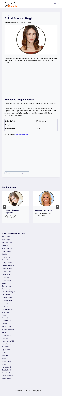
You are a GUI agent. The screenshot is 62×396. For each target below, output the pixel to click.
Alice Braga (6, 239)
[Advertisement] (31, 81)
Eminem (4, 324)
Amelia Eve (5, 245)
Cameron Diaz (7, 268)
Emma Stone (6, 326)
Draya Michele (7, 300)
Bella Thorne (6, 251)
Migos (4, 358)
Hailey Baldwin (7, 335)
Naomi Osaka (6, 361)
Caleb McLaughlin (8, 266)
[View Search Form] (58, 3)
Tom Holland (6, 378)
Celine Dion (6, 274)
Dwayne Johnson (8, 309)
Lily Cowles (6, 350)
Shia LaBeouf (6, 370)
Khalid (4, 315)
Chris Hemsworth (8, 280)
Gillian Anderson (7, 376)
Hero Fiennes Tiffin (8, 341)
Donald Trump (7, 297)
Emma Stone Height (21, 134)
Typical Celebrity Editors (12, 22)
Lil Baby (4, 364)
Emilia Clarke (6, 321)
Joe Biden (5, 347)
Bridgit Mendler (7, 263)
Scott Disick (6, 373)
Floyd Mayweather (8, 329)
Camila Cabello (7, 271)
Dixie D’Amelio (6, 295)
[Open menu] (54, 4)
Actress (7, 15)
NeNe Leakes (6, 344)
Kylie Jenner (6, 257)
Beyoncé (5, 318)
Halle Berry (5, 338)
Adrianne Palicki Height (44, 210)
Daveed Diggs (6, 286)
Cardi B (4, 254)
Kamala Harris (6, 367)
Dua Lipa (5, 306)
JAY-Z (4, 332)
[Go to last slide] (4, 207)
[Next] (57, 207)
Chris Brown (6, 277)
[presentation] (15, 198)
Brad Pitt (5, 260)
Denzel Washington (8, 292)
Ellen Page (5, 312)
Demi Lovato (6, 289)
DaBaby (4, 283)
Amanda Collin (7, 242)
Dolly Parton (6, 303)
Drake (4, 352)
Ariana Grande (7, 248)
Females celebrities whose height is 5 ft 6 (17, 173)
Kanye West (6, 237)
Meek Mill (5, 355)
